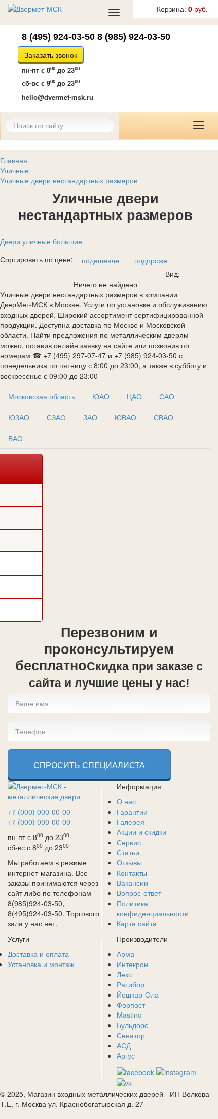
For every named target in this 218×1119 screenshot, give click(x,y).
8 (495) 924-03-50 (58, 37)
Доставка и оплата (38, 954)
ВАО (15, 438)
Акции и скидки (141, 832)
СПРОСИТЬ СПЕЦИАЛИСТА (89, 765)
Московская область (41, 396)
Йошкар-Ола (138, 994)
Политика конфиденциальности (153, 908)
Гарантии (132, 811)
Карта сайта (137, 923)
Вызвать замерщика (123, 70)
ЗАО (90, 417)
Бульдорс (132, 1025)
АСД (124, 1045)
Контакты (132, 872)
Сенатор (131, 1035)
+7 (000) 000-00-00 (39, 811)
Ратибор (130, 984)
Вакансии (132, 883)
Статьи (128, 852)
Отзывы (129, 862)
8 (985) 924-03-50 (133, 37)
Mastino (129, 1015)
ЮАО (101, 396)
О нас (126, 801)
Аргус (126, 1055)
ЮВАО (125, 417)
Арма (125, 954)
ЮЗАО (18, 417)
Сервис (129, 842)
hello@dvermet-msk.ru (57, 97)
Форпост (131, 1005)
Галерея (130, 822)
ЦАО (134, 396)
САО (166, 396)
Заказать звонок (50, 55)
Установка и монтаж (41, 964)
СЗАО (56, 417)
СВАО (163, 417)
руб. (182, 9)
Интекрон (132, 964)
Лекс (124, 974)
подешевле (100, 260)
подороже (150, 260)
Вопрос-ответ (139, 893)
